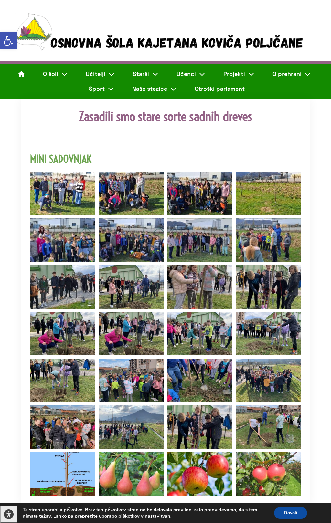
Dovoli (290, 513)
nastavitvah (157, 516)
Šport (97, 88)
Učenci (186, 74)
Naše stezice (149, 88)
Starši (141, 74)
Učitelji (95, 74)
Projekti (234, 74)
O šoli (50, 74)
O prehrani (287, 74)
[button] (8, 40)
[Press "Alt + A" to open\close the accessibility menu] (8, 514)
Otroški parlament (220, 88)
